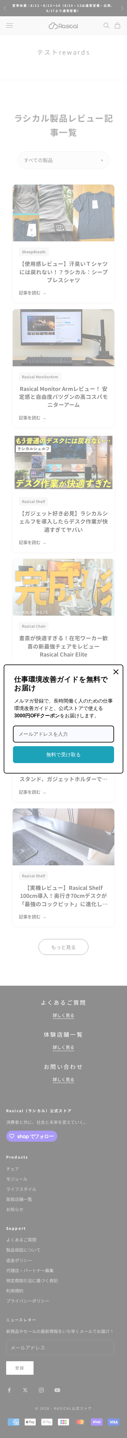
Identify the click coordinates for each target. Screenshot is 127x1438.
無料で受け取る (63, 754)
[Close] (116, 671)
